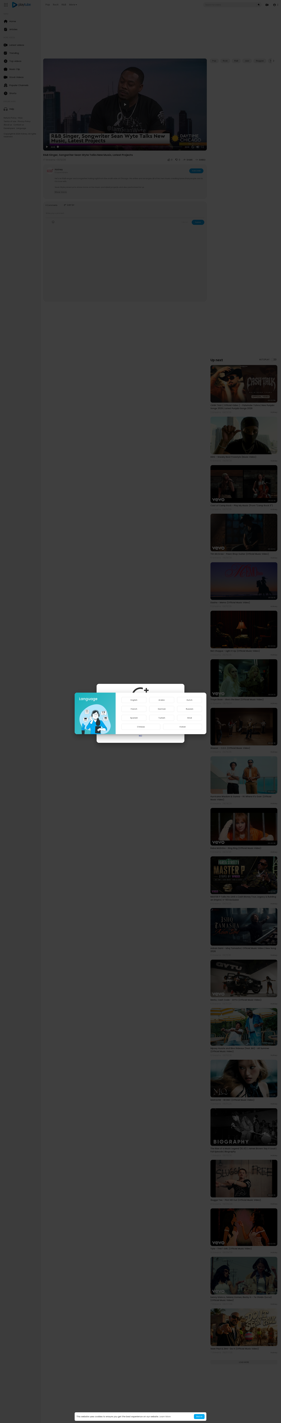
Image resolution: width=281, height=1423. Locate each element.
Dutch (189, 700)
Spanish (134, 717)
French (134, 709)
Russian (189, 709)
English (134, 700)
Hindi (189, 717)
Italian (182, 726)
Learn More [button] (165, 1416)
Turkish (161, 717)
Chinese (141, 726)
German (162, 709)
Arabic (162, 700)
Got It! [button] (199, 1416)
